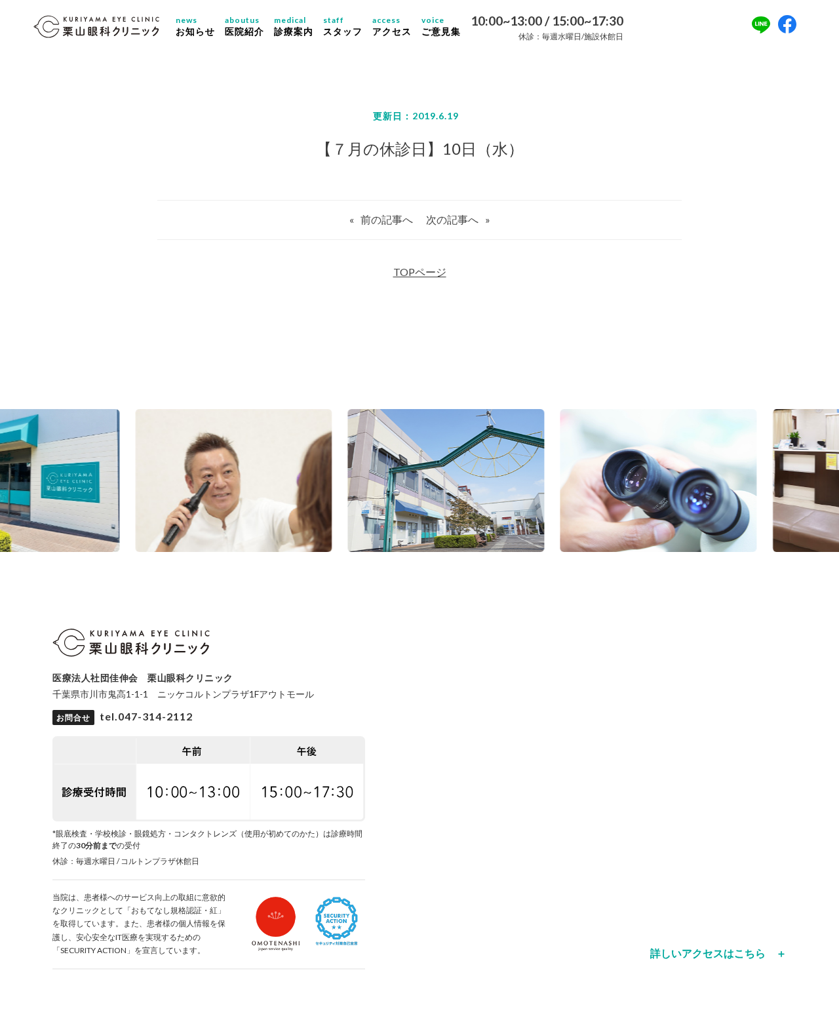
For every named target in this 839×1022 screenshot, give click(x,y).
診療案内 (293, 26)
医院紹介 (244, 26)
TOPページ (419, 271)
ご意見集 (441, 26)
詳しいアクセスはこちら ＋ (718, 953)
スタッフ (342, 26)
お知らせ (195, 26)
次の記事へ (452, 220)
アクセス (392, 26)
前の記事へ (387, 220)
